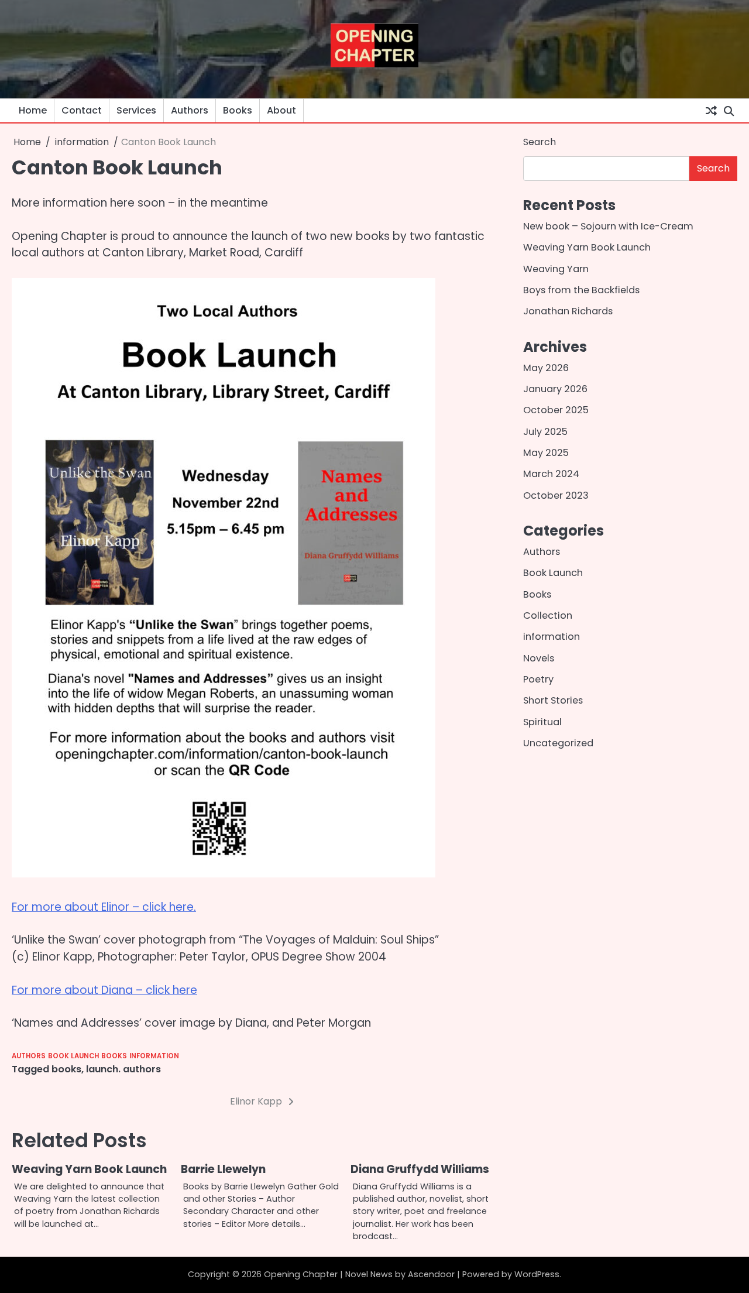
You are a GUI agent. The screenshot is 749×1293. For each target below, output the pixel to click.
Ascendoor (431, 1274)
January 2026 (555, 389)
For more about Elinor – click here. (104, 907)
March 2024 (551, 474)
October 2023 (556, 495)
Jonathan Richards (568, 311)
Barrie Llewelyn (223, 1169)
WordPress (536, 1274)
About (281, 110)
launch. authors (123, 1069)
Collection (547, 616)
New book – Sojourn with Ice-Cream (608, 226)
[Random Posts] (711, 110)
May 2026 (546, 368)
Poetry (538, 680)
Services (136, 110)
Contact (81, 110)
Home (33, 110)
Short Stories (553, 701)
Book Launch (73, 1056)
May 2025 (546, 452)
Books (237, 110)
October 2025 (556, 410)
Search (539, 142)
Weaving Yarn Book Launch (89, 1169)
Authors (189, 110)
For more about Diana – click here (104, 990)
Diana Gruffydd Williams (420, 1169)
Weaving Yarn (556, 269)
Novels (538, 658)
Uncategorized (558, 743)
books (66, 1069)
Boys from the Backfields (581, 290)
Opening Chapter (301, 1274)
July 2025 (545, 431)
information (154, 1056)
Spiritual (542, 722)
